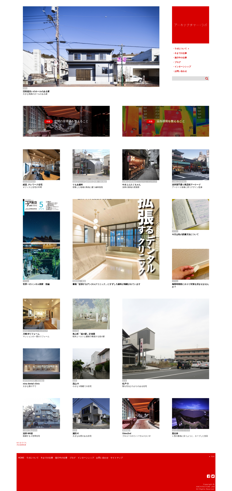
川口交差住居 (21, 445)
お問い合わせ (181, 71)
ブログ (178, 62)
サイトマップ (116, 458)
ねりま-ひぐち (22, 442)
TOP (213, 456)
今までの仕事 (181, 53)
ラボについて (181, 48)
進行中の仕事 (181, 57)
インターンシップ (183, 66)
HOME (21, 458)
